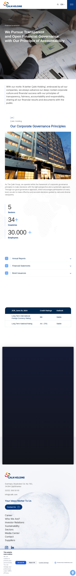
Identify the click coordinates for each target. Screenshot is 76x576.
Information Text (39, 444)
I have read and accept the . (27, 444)
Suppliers (10, 540)
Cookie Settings (44, 562)
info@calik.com (11, 494)
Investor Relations (14, 522)
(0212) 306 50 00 (12, 490)
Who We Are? (12, 518)
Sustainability (12, 526)
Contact (9, 536)
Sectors (9, 529)
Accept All (21, 562)
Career (8, 515)
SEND (38, 460)
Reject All (32, 562)
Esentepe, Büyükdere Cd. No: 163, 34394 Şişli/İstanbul (19, 485)
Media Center (12, 533)
